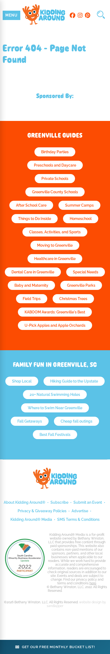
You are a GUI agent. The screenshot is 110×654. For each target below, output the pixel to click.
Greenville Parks (81, 285)
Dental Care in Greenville (32, 272)
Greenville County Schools (55, 192)
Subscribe (59, 502)
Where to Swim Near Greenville (55, 408)
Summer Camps (79, 205)
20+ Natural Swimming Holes (55, 394)
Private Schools (54, 178)
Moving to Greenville (55, 245)
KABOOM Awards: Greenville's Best (55, 312)
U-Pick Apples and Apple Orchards (55, 325)
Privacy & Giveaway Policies (42, 511)
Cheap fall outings (76, 421)
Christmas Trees (73, 299)
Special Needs (85, 272)
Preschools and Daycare (55, 165)
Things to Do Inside (34, 218)
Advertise (80, 511)
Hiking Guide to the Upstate (74, 381)
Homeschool (81, 218)
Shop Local (22, 381)
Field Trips (32, 299)
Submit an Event (87, 502)
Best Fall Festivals (55, 434)
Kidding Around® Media (31, 519)
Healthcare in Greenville (55, 259)
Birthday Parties (55, 152)
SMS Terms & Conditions (78, 519)
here (92, 583)
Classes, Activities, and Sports (55, 232)
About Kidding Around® (24, 502)
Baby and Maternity (31, 285)
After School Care (31, 205)
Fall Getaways (29, 421)
